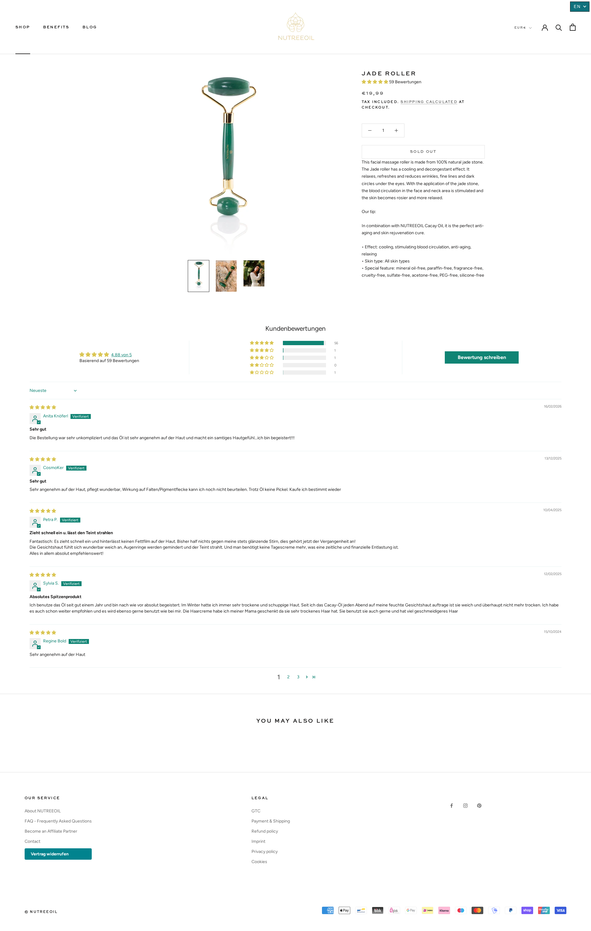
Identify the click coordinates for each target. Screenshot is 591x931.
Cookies (259, 861)
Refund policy (264, 831)
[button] (375, 82)
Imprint (258, 841)
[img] (43, 407)
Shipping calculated (428, 102)
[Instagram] (465, 805)
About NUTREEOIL (43, 811)
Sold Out (423, 152)
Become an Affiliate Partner (51, 831)
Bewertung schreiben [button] (482, 357)
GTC (255, 811)
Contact (32, 841)
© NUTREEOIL (41, 912)
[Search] (559, 27)
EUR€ (520, 27)
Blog (89, 27)
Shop (22, 27)
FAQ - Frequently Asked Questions (58, 821)
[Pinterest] (479, 805)
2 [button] (288, 677)
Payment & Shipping (270, 821)
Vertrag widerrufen (50, 854)
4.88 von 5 (121, 354)
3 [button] (298, 677)
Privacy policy (264, 851)
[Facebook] (451, 805)
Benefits (56, 27)
